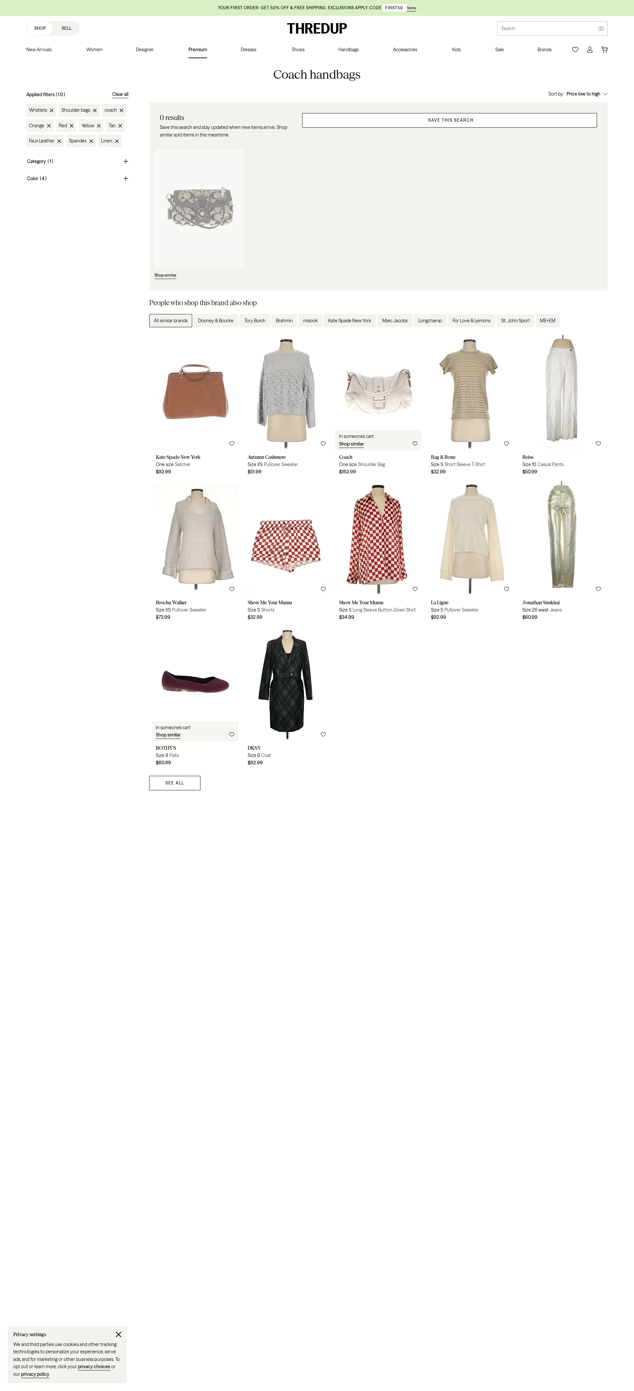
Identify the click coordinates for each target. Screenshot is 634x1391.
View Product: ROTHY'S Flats (195, 697)
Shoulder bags (75, 110)
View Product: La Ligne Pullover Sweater (470, 552)
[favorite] (231, 443)
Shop (40, 28)
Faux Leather (41, 141)
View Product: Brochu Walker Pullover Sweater (195, 552)
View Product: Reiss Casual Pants (561, 406)
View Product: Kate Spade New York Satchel (195, 406)
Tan (112, 126)
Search (508, 28)
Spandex (78, 141)
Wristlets (38, 110)
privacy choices (94, 1367)
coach (111, 110)
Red (63, 126)
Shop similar (351, 444)
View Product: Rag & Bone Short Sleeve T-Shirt (470, 406)
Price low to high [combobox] (583, 94)
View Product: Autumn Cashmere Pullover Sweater (287, 406)
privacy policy (35, 1374)
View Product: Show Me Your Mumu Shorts (287, 552)
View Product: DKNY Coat (287, 697)
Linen (106, 141)
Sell (67, 28)
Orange (36, 126)
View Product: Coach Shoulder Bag (378, 406)
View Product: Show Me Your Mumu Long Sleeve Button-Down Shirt (378, 552)
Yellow (88, 126)
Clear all (120, 94)
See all (174, 782)
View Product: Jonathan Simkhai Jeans (561, 552)
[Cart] (604, 49)
